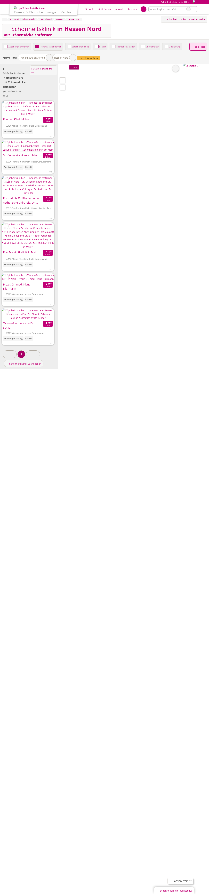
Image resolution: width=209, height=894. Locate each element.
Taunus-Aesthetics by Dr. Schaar (18, 325)
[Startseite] (4, 19)
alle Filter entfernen (90, 57)
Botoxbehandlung (80, 46)
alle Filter (199, 46)
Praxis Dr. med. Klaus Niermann (16, 287)
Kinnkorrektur (152, 46)
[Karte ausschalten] (175, 68)
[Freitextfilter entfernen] (188, 9)
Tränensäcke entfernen (51, 46)
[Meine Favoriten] (143, 9)
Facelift (102, 46)
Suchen (194, 9)
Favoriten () (176, 890)
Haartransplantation (125, 46)
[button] (10, 354)
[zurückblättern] (10, 108)
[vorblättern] (46, 108)
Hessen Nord (61, 57)
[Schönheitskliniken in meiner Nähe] (62, 87)
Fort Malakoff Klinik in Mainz (21, 252)
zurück (75, 67)
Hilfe (186, 1)
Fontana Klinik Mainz (16, 119)
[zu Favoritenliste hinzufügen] (6, 105)
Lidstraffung (174, 46)
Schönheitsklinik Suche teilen (25, 363)
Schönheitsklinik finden (98, 9)
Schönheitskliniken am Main (20, 155)
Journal (119, 9)
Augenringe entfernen (18, 46)
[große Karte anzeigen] (62, 80)
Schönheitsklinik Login (172, 1)
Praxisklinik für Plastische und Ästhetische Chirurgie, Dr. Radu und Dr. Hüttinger (21, 200)
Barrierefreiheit (182, 881)
